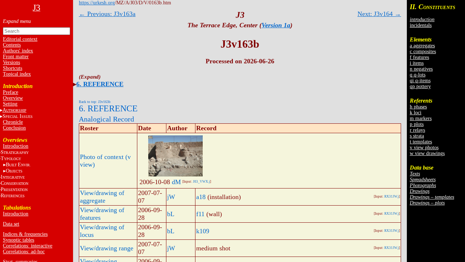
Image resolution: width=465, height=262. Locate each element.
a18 (201, 197)
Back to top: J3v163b (94, 102)
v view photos (424, 147)
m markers (421, 118)
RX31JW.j (391, 196)
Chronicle (13, 122)
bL (170, 214)
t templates (421, 141)
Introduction (15, 146)
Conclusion (14, 128)
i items (417, 63)
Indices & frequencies (25, 234)
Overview (13, 98)
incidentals (421, 25)
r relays (417, 130)
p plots (417, 124)
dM (176, 182)
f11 (200, 214)
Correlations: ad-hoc (24, 251)
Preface (10, 92)
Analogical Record (106, 119)
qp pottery (420, 86)
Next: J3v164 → (379, 13)
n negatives (421, 69)
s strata (417, 136)
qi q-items (420, 80)
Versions (11, 62)
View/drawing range (106, 248)
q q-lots (417, 75)
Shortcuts (12, 68)
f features (419, 57)
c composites (423, 51)
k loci (415, 112)
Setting (10, 104)
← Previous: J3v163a (107, 13)
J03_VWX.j (201, 181)
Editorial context (20, 39)
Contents (12, 45)
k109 (202, 231)
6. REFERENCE (100, 84)
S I (18, 116)
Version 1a (276, 25)
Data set (11, 224)
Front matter (16, 56)
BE (18, 164)
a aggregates (422, 45)
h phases (418, 107)
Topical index (17, 74)
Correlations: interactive (27, 246)
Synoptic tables (18, 240)
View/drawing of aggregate (102, 196)
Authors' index (18, 50)
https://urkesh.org (97, 2)
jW (171, 197)
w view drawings (427, 153)
